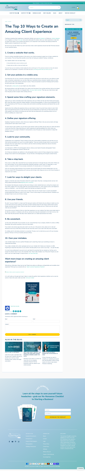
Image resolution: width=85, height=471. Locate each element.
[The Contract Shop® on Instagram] (19, 442)
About (44, 436)
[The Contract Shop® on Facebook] (9, 442)
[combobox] (44, 7)
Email (34, 319)
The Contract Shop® (33, 466)
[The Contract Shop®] (11, 7)
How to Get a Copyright (12, 352)
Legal (44, 441)
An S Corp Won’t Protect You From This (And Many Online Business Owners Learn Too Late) (32, 354)
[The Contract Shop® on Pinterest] (16, 442)
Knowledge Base (47, 457)
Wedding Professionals (31, 446)
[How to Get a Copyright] (13, 347)
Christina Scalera (15, 306)
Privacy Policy (46, 444)
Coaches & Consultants (31, 436)
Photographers (29, 444)
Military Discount (47, 451)
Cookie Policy (46, 446)
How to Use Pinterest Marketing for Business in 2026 (50, 354)
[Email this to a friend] (20, 311)
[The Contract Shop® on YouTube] (12, 442)
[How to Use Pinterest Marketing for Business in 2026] (51, 347)
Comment (7, 324)
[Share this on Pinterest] (18, 311)
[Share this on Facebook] (16, 311)
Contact (45, 438)
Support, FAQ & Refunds (48, 454)
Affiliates (45, 449)
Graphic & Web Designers (31, 441)
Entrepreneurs (29, 438)
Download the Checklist (58, 417)
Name (6, 319)
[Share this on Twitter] (13, 311)
